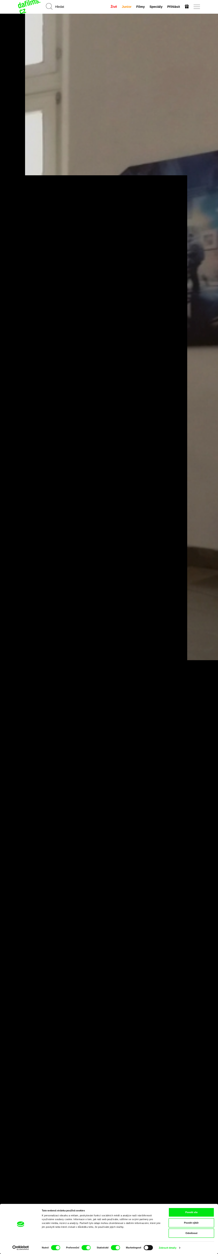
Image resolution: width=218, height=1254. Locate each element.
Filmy (140, 6)
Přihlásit (173, 6)
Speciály (156, 6)
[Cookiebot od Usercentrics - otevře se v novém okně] (21, 1247)
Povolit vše (191, 1212)
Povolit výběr (191, 1222)
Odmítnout (191, 1233)
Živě (114, 6)
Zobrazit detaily (167, 1247)
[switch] (86, 1247)
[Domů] (29, 7)
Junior (127, 6)
